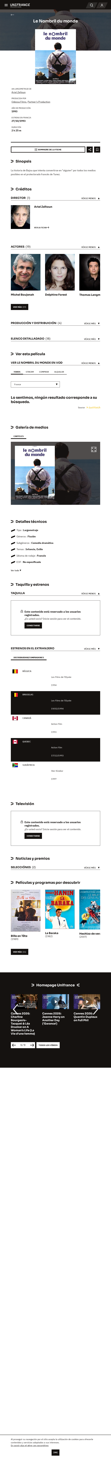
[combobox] (35, 384)
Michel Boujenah (22, 294)
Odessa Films (19, 101)
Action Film (56, 724)
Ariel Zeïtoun (19, 92)
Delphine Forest (56, 294)
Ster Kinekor (57, 771)
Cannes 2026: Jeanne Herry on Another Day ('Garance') (53, 1018)
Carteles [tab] (19, 436)
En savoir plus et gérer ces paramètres (30, 1445)
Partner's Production (39, 101)
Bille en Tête (19, 936)
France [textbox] (17, 384)
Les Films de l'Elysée (61, 677)
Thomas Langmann (92, 295)
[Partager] (90, 150)
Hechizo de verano (92, 933)
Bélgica (26, 671)
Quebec (26, 741)
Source (81, 407)
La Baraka (51, 933)
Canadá (26, 718)
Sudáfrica (28, 765)
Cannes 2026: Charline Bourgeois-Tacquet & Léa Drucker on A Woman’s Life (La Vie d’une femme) (23, 1023)
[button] (93, 450)
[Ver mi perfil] (102, 5)
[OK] (55, 1452)
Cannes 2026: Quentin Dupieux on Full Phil (85, 1017)
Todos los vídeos (48, 1045)
